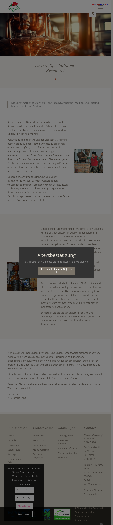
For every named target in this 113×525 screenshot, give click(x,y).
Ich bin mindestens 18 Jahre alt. (56, 271)
